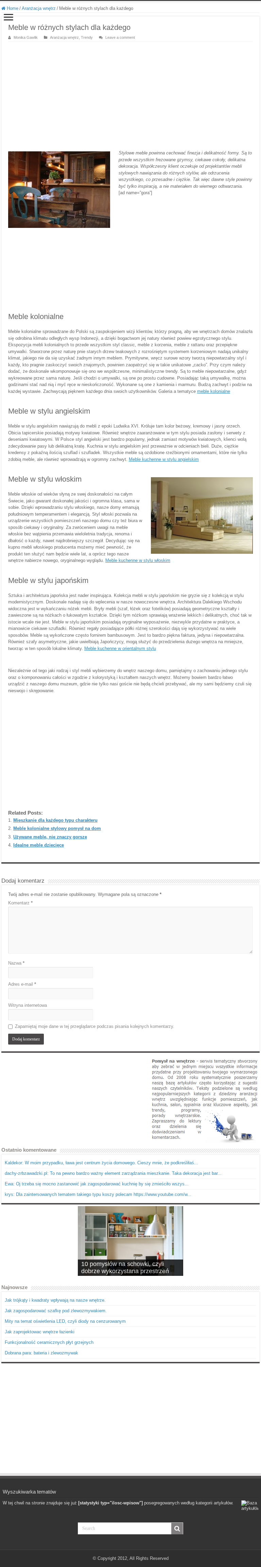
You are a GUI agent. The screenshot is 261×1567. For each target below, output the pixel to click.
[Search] (177, 1528)
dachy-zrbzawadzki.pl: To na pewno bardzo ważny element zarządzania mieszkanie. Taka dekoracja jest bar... (113, 1173)
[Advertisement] (130, 92)
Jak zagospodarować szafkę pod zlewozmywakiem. (56, 1310)
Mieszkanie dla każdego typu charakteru (55, 820)
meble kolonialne (213, 391)
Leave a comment (120, 37)
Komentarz (20, 902)
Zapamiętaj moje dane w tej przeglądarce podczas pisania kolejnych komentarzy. (94, 1026)
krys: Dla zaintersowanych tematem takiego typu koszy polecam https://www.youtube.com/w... (98, 1194)
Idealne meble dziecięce (38, 845)
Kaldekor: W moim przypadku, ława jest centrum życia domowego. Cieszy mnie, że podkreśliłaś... (101, 1162)
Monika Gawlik (26, 37)
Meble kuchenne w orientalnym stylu (120, 648)
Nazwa (16, 963)
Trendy (87, 37)
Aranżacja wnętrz (39, 8)
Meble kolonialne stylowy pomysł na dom (57, 828)
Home (11, 8)
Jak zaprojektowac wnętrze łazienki (39, 1331)
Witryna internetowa (27, 1005)
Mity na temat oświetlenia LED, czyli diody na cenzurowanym (65, 1321)
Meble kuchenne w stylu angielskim (164, 459)
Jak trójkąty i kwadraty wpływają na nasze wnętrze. (55, 1300)
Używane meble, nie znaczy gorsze (50, 836)
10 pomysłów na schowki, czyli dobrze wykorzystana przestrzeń (125, 1267)
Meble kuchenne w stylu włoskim (137, 560)
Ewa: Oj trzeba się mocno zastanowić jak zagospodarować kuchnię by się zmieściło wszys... (97, 1183)
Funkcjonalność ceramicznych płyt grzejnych (49, 1342)
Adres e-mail (22, 984)
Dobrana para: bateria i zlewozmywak (41, 1352)
